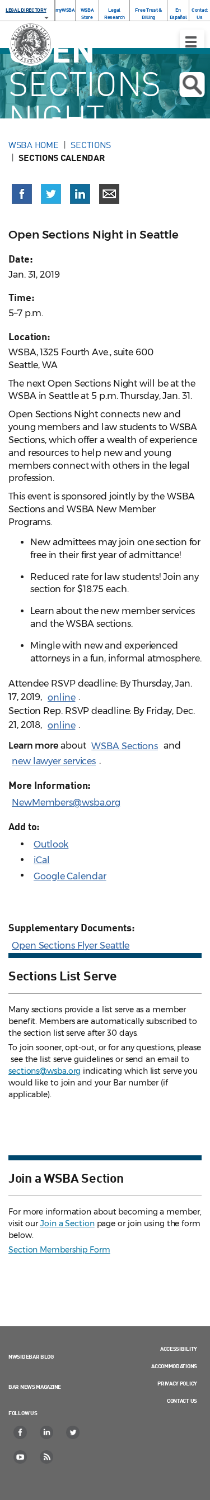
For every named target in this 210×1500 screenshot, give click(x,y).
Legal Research (114, 13)
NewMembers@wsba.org (66, 802)
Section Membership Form (59, 1250)
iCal (42, 860)
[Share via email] (109, 194)
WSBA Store (87, 13)
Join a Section (67, 1223)
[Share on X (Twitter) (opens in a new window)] (51, 194)
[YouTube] (20, 1457)
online (61, 697)
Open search (191, 84)
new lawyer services (54, 761)
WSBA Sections (124, 746)
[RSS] (47, 1457)
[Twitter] (73, 1432)
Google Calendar (70, 876)
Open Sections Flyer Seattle (70, 945)
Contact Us (200, 13)
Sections (91, 144)
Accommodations (174, 1366)
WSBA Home (33, 144)
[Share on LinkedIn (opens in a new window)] (80, 194)
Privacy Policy (177, 1383)
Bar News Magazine (34, 1386)
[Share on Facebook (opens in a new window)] (22, 194)
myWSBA (65, 10)
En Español (178, 13)
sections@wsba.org (44, 1071)
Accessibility (178, 1348)
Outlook (51, 844)
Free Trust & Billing (148, 13)
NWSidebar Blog (31, 1356)
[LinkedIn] (47, 1432)
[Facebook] (20, 1432)
